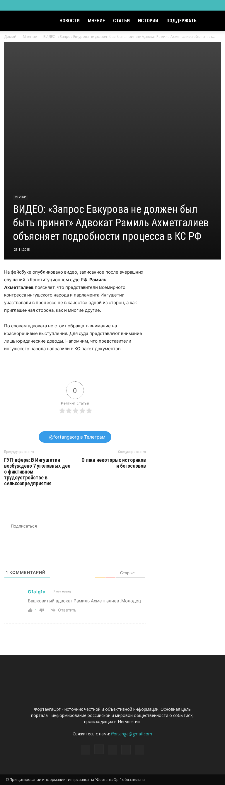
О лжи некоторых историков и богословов (113, 463)
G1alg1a (37, 591)
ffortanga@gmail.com (131, 734)
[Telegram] (195, 5)
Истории (148, 20)
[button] (212, 21)
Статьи (121, 20)
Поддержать (181, 20)
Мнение (96, 20)
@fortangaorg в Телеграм (76, 437)
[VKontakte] (205, 5)
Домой (10, 36)
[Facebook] (176, 5)
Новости (69, 20)
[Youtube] (214, 5)
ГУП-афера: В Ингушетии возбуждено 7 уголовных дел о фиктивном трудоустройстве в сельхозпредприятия (37, 471)
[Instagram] (185, 5)
